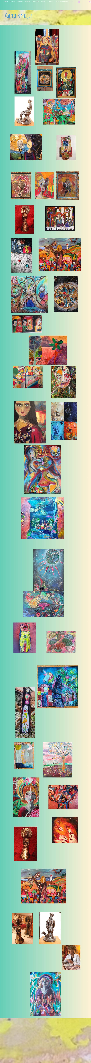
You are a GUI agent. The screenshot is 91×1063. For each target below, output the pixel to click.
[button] (79, 1)
